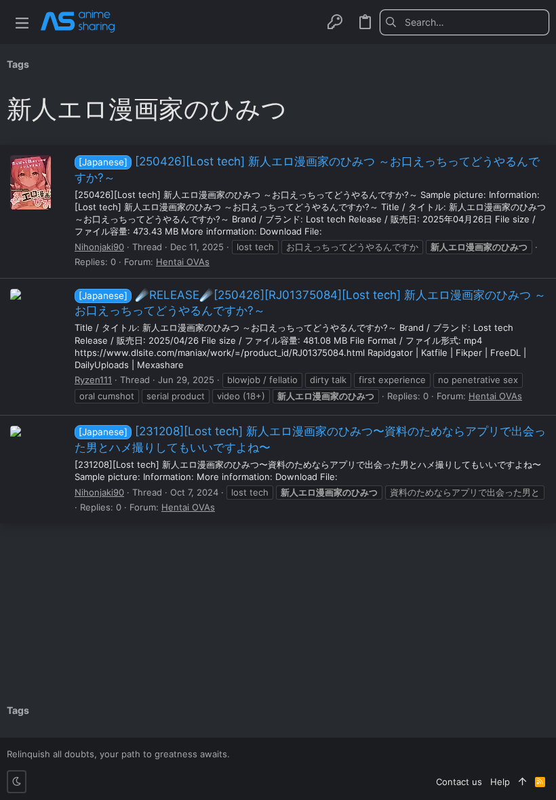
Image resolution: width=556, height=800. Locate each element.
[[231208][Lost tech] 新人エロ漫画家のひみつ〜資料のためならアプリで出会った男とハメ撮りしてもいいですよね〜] (30, 453)
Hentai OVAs (183, 261)
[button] (22, 22)
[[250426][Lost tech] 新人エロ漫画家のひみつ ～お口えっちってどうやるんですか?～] (30, 182)
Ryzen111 (93, 379)
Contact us (459, 781)
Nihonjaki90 (99, 246)
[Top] (522, 782)
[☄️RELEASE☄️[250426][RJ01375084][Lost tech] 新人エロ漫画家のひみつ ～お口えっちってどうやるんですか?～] (30, 316)
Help (500, 781)
